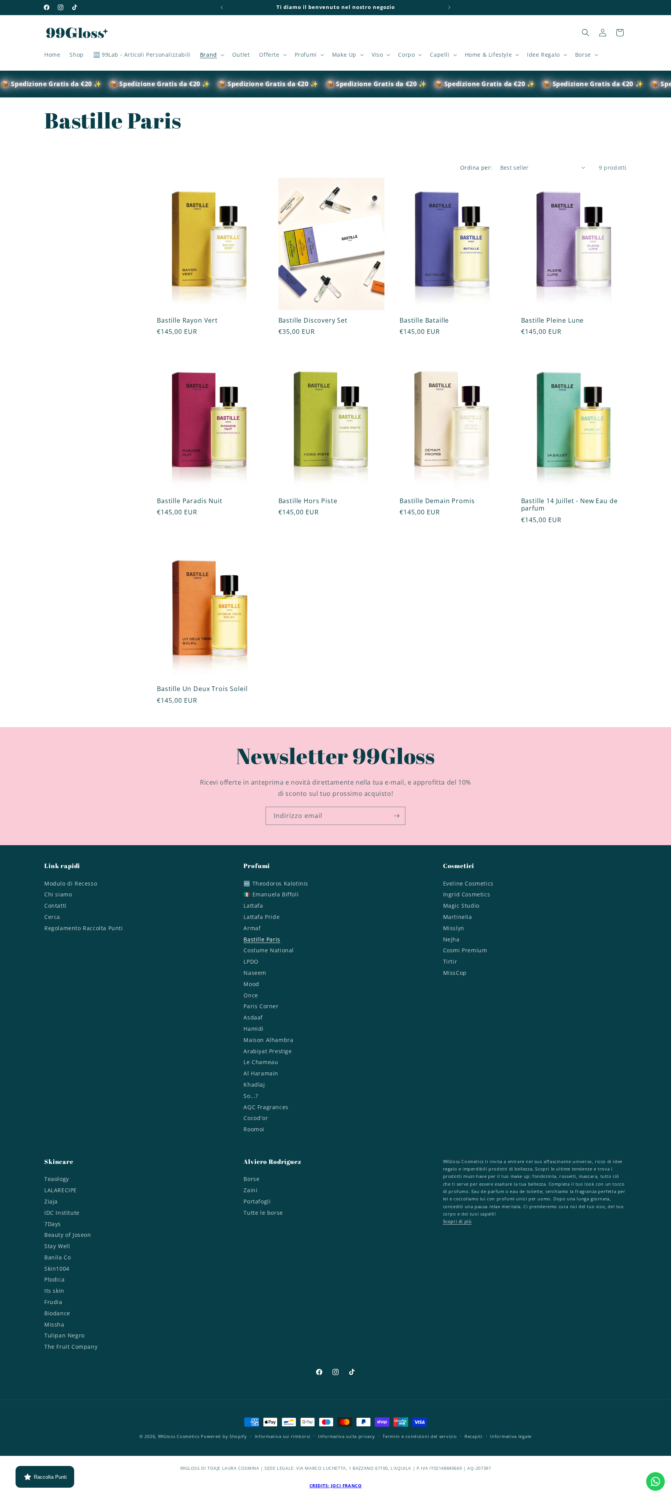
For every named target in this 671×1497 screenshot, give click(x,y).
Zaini (250, 1190)
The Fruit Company (70, 1346)
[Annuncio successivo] (449, 7)
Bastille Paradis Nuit (190, 501)
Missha (54, 1324)
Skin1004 (57, 1268)
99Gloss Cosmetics (179, 1436)
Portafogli (257, 1201)
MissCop (455, 972)
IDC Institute (62, 1212)
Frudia (53, 1302)
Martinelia (457, 916)
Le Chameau (260, 1062)
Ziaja (51, 1201)
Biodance (57, 1313)
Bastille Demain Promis (437, 501)
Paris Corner (260, 1006)
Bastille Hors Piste (307, 501)
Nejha (451, 939)
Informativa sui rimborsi (283, 1436)
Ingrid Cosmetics (466, 894)
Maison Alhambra (268, 1040)
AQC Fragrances (265, 1107)
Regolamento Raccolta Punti (83, 928)
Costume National (268, 950)
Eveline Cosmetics (468, 884)
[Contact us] (655, 1481)
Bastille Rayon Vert (187, 320)
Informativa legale (511, 1436)
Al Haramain (260, 1073)
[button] (211, 55)
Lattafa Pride (261, 916)
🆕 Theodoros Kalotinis (275, 884)
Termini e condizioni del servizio (419, 1436)
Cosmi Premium (465, 950)
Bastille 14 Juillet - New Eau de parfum (569, 504)
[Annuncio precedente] (221, 7)
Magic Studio (461, 905)
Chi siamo (58, 894)
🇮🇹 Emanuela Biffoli (271, 894)
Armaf (252, 928)
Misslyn (453, 928)
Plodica (54, 1279)
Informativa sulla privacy (346, 1436)
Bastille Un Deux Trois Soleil (202, 689)
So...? (250, 1095)
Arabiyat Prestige (267, 1051)
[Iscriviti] (396, 816)
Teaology (56, 1179)
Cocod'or (255, 1118)
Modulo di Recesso (70, 884)
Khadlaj (254, 1084)
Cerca (52, 916)
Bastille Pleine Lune (552, 320)
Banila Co (57, 1257)
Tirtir (450, 961)
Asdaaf (253, 1017)
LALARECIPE (60, 1190)
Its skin (54, 1290)
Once (250, 995)
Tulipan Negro (64, 1335)
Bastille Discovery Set (313, 320)
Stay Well (57, 1246)
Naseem (254, 972)
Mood (251, 984)
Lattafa (253, 905)
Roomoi (253, 1129)
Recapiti (473, 1436)
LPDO (250, 961)
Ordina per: (476, 167)
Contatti (55, 905)
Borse (251, 1179)
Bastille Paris (261, 939)
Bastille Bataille (424, 320)
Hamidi (253, 1028)
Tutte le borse (263, 1212)
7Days (52, 1224)
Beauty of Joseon (67, 1234)
